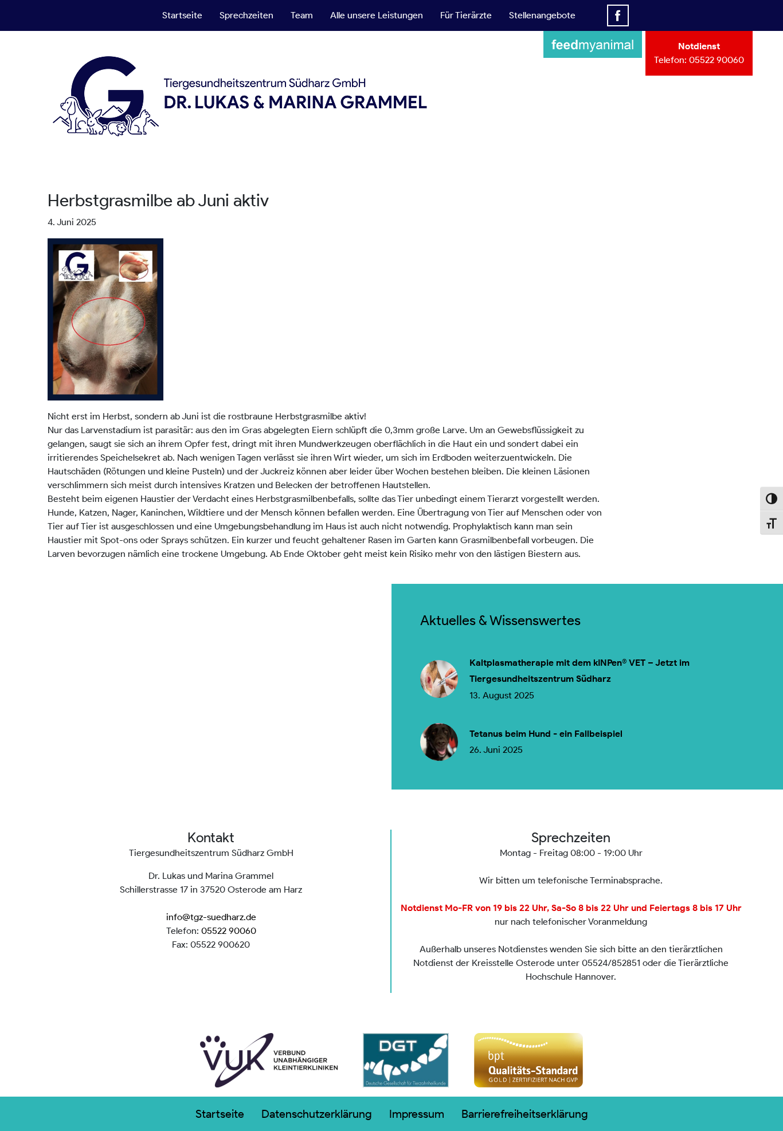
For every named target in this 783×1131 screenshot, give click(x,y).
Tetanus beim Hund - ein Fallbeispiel (546, 734)
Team (302, 15)
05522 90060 (716, 59)
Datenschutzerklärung (316, 1114)
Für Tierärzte (466, 15)
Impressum (416, 1114)
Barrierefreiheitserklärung (524, 1114)
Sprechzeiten (246, 15)
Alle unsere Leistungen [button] (376, 15)
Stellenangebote (542, 15)
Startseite (182, 15)
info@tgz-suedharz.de (211, 917)
